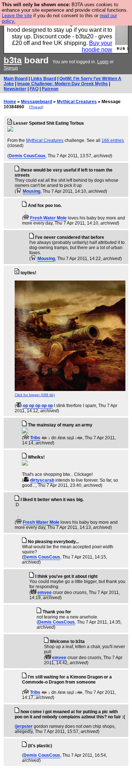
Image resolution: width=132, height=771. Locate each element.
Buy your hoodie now (97, 46)
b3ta (13, 60)
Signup (11, 68)
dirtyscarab (42, 480)
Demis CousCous (27, 155)
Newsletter (15, 88)
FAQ (34, 88)
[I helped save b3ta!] (19, 191)
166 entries (113, 140)
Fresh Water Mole (48, 218)
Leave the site (17, 15)
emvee (44, 592)
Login (103, 61)
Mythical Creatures (77, 101)
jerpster (24, 726)
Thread (36, 107)
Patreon (50, 88)
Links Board (43, 78)
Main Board (15, 78)
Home (10, 101)
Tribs (35, 437)
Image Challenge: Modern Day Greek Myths (62, 83)
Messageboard (36, 101)
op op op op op (38, 405)
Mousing (31, 191)
